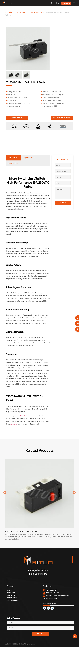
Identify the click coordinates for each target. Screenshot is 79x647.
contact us (13, 424)
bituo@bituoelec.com (52, 593)
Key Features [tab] (13, 158)
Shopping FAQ (11, 595)
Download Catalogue (63, 117)
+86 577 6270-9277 (51, 590)
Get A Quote (66, 3)
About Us (9, 590)
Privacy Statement (12, 597)
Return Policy (11, 592)
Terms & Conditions (12, 600)
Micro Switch (24, 416)
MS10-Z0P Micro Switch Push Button (21, 531)
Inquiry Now (18, 117)
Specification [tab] (29, 158)
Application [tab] (13, 163)
